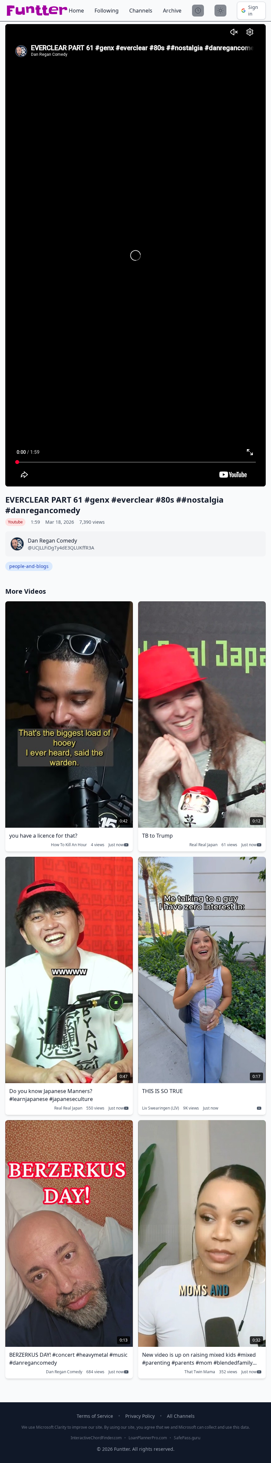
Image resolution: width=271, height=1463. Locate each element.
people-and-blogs (29, 566)
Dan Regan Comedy (64, 1372)
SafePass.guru (187, 1438)
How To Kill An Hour (69, 845)
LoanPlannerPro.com (148, 1438)
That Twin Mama (199, 1372)
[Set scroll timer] (198, 11)
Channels (140, 10)
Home (76, 10)
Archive (172, 10)
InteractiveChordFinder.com (96, 1438)
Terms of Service (95, 1416)
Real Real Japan (203, 845)
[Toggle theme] (220, 11)
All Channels (181, 1416)
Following (107, 10)
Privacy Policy (140, 1416)
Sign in (253, 10)
